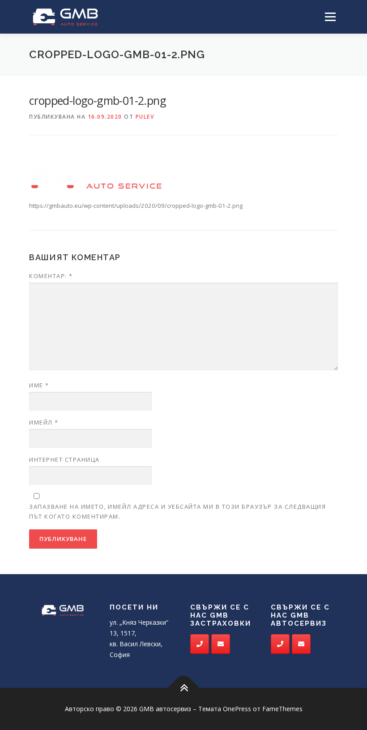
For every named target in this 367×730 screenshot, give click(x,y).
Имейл (44, 422)
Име (39, 385)
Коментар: (51, 276)
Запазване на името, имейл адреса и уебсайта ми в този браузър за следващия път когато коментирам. (177, 511)
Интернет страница (64, 459)
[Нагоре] (184, 688)
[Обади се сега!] (280, 644)
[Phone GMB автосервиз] (199, 644)
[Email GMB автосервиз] (220, 644)
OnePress (237, 708)
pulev (145, 116)
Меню (330, 17)
